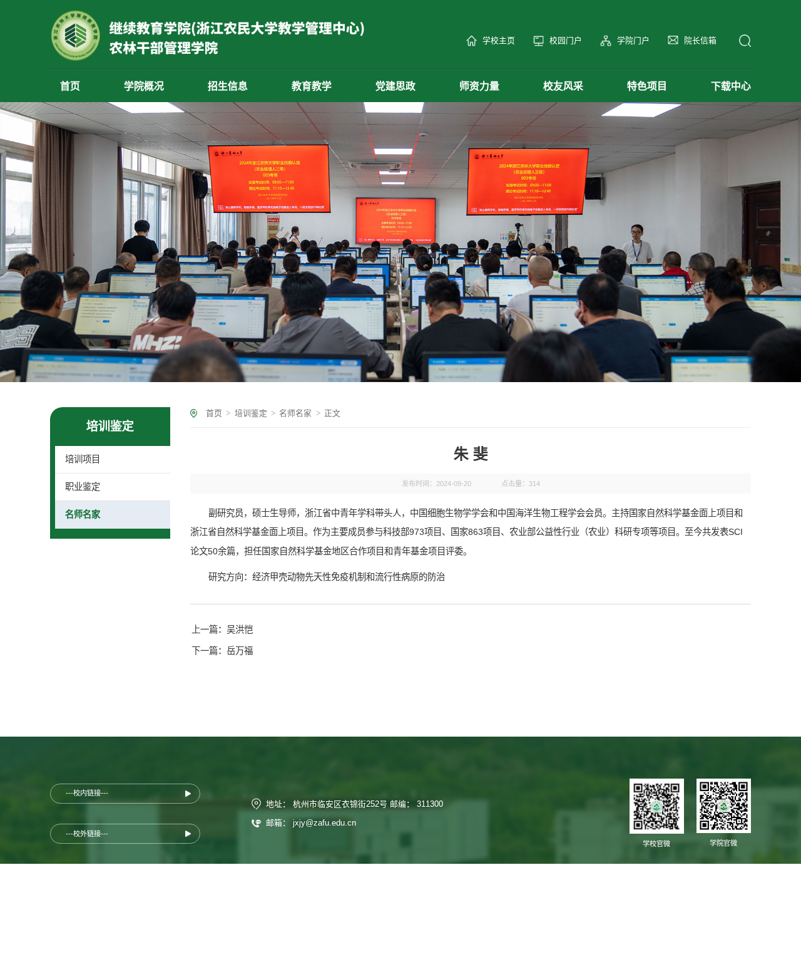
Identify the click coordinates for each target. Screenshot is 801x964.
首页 (214, 413)
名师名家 (295, 413)
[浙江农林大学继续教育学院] (207, 35)
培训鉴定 (251, 413)
